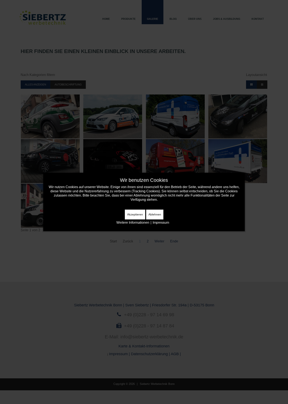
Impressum (161, 222)
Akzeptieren (135, 214)
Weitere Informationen (132, 222)
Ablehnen (154, 214)
